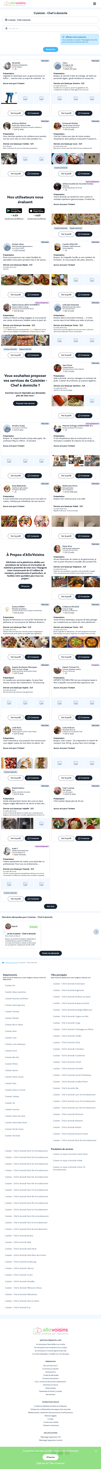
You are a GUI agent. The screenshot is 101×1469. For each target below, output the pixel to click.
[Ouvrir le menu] (94, 3)
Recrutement (50, 1394)
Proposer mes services (50, 1378)
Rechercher (50, 49)
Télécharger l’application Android (50, 1440)
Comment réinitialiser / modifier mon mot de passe (50, 1354)
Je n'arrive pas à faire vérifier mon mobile (50, 1344)
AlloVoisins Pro (50, 1372)
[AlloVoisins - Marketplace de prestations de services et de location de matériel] (15, 5)
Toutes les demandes (51, 1375)
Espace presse (50, 1388)
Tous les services (11, 963)
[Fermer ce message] (96, 1451)
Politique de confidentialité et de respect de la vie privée (50, 1409)
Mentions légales (51, 1416)
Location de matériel (50, 1422)
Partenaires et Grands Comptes (50, 1391)
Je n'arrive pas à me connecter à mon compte (50, 1347)
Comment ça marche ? (50, 1369)
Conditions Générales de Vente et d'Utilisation (50, 1406)
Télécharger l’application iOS (50, 1437)
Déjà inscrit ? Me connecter (51, 1463)
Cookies (50, 1419)
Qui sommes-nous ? (50, 1365)
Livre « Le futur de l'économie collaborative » (50, 1381)
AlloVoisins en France (50, 1385)
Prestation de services (51, 1425)
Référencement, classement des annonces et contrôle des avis (50, 1412)
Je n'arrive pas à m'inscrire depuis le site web (50, 1351)
